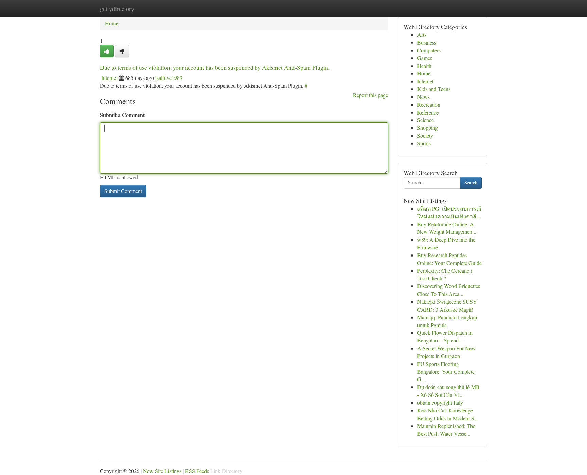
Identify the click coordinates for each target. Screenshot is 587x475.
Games (424, 57)
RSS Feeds (197, 470)
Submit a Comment (122, 115)
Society (425, 135)
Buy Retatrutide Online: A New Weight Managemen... (446, 228)
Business (426, 42)
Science (425, 119)
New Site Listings (162, 470)
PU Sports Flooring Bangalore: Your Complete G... (446, 371)
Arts (421, 34)
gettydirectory (117, 8)
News (423, 96)
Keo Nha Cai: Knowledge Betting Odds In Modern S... (447, 414)
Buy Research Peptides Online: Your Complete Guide (449, 258)
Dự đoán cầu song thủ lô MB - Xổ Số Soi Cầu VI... (448, 390)
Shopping (427, 127)
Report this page (370, 95)
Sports (424, 143)
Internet (109, 77)
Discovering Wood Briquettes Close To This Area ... (448, 289)
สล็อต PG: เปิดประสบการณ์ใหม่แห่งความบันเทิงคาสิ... (449, 212)
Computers (429, 50)
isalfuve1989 (168, 77)
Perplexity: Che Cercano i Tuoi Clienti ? (444, 274)
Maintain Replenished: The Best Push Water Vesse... (446, 429)
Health (424, 65)
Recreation (428, 104)
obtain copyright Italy (440, 402)
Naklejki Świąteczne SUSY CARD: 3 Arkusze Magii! (447, 305)
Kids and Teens (433, 88)
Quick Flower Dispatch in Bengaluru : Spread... (445, 336)
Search (470, 182)
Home (111, 23)
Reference (428, 112)
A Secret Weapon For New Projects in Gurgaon (446, 352)
